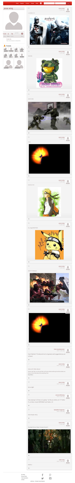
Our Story (23, 474)
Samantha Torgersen (59, 410)
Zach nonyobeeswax (59, 349)
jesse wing (61, 8)
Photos (8, 36)
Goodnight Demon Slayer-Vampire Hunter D (38, 427)
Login (68, 3)
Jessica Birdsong (59, 395)
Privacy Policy (24, 476)
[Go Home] (6, 3)
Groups (32, 3)
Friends (8, 46)
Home (17, 3)
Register (22, 3)
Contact (22, 479)
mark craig (61, 459)
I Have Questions (24, 478)
